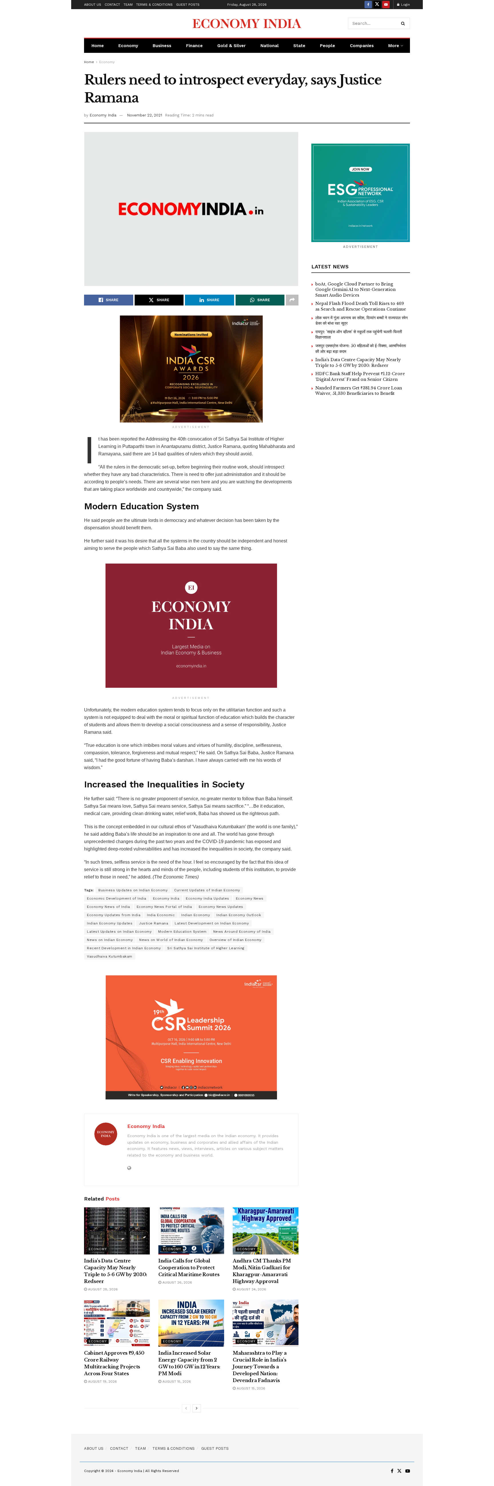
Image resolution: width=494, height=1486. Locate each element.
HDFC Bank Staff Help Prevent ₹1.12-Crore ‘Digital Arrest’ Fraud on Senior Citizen (360, 376)
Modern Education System (182, 932)
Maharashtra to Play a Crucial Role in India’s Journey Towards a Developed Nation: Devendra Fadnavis (259, 1366)
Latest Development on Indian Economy (212, 923)
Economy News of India (108, 907)
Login (405, 5)
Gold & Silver (231, 45)
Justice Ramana (153, 923)
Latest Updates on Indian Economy (119, 932)
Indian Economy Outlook (238, 915)
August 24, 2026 (251, 1289)
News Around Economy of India (242, 932)
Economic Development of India (116, 898)
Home (97, 45)
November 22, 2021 (144, 115)
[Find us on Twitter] (377, 4)
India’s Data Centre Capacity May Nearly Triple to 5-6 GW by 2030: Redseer (358, 362)
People (327, 45)
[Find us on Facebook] (368, 4)
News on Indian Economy (110, 940)
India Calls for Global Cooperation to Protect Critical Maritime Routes (188, 1267)
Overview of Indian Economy (236, 940)
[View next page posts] (196, 1408)
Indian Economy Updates (109, 923)
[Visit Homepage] (247, 23)
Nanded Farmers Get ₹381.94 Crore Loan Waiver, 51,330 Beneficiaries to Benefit (358, 390)
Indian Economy (195, 915)
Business (162, 45)
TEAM (128, 5)
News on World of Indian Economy (171, 940)
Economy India (102, 115)
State (299, 45)
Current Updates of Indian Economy (207, 890)
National (269, 45)
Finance (194, 45)
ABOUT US (92, 5)
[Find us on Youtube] (386, 4)
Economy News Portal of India (164, 907)
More (393, 45)
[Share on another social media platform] (292, 300)
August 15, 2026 (176, 1382)
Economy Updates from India (113, 915)
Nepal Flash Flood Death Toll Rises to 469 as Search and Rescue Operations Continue (360, 306)
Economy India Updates (207, 898)
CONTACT (112, 5)
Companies (362, 45)
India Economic (161, 915)
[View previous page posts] (186, 1408)
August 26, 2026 (176, 1282)
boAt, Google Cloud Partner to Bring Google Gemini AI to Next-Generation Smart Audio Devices (355, 289)
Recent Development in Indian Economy (124, 948)
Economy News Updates (221, 907)
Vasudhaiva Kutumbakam (109, 956)
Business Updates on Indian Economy (133, 890)
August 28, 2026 (102, 1289)
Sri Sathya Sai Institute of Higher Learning (205, 948)
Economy (128, 45)
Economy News (250, 898)
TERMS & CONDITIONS (154, 5)
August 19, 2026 (102, 1382)
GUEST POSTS (188, 5)
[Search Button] (404, 23)
